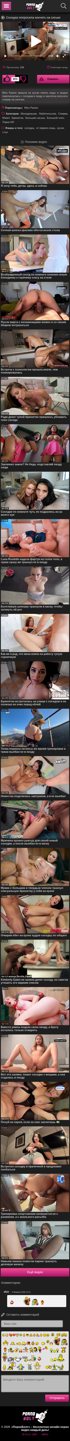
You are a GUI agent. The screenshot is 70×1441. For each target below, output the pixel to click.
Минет (6, 117)
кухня (60, 128)
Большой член (55, 117)
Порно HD (8, 122)
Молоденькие (29, 113)
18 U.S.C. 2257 (29, 1434)
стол (5, 132)
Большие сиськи (35, 117)
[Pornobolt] (35, 6)
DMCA (45, 1434)
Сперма (62, 113)
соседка (29, 128)
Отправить (57, 1398)
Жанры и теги (13, 128)
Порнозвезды (13, 107)
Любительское (47, 113)
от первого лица (45, 128)
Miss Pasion (31, 107)
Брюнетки (17, 117)
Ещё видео (35, 1272)
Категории (12, 113)
